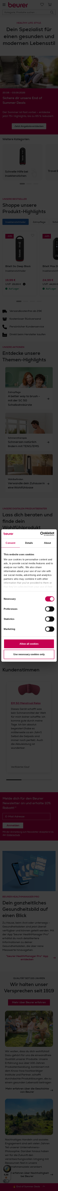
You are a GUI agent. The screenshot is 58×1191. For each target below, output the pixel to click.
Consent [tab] (10, 542)
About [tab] (47, 542)
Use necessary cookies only (29, 654)
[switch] (49, 609)
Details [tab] (29, 542)
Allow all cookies (29, 643)
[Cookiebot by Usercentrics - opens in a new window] (41, 534)
